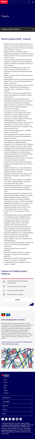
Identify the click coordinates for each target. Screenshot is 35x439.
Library (5, 385)
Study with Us (6, 397)
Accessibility (4, 425)
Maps (5, 387)
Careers (6, 390)
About (4, 413)
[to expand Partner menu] (32, 409)
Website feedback (14, 425)
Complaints (23, 425)
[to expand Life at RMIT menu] (32, 401)
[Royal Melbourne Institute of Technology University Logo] (4, 2)
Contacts (6, 393)
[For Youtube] (17, 419)
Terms (22, 423)
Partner (5, 409)
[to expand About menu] (32, 413)
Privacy (27, 423)
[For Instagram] (10, 419)
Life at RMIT (6, 401)
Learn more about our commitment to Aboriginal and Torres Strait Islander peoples (16, 343)
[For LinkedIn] (13, 419)
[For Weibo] (20, 419)
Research (5, 405)
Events (5, 382)
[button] (29, 2)
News (5, 380)
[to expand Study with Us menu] (32, 397)
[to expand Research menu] (32, 405)
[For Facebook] (2, 419)
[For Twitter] (6, 419)
